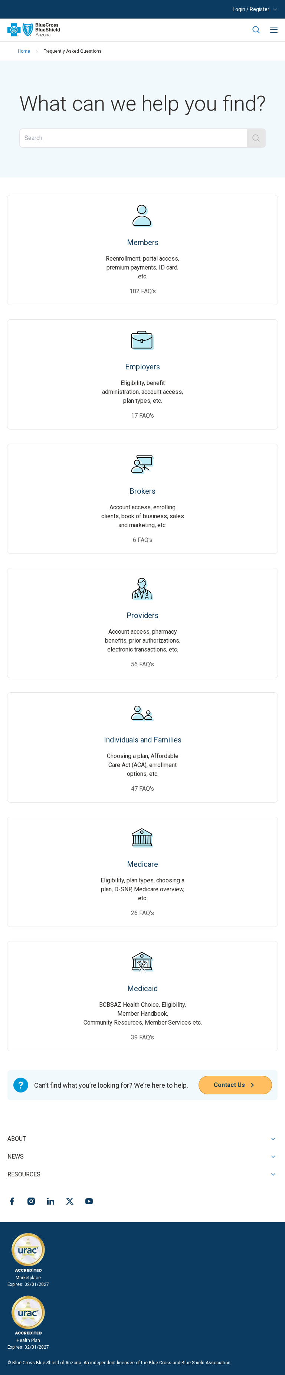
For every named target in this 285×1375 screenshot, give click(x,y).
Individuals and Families (142, 696)
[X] (69, 1202)
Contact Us (229, 1084)
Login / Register (251, 9)
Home (24, 51)
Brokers (142, 448)
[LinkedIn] (50, 1202)
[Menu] (274, 30)
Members (142, 199)
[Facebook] (11, 1202)
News (15, 1156)
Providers (142, 572)
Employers (143, 323)
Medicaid (143, 945)
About (16, 1138)
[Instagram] (31, 1202)
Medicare (142, 821)
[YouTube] (89, 1202)
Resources (23, 1174)
